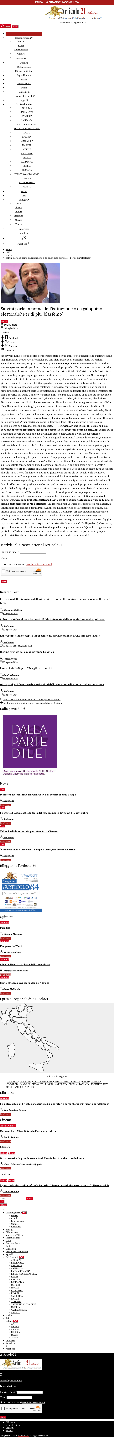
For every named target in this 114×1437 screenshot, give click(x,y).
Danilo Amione (10, 1137)
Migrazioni (24, 92)
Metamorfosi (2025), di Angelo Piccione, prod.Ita (28, 1131)
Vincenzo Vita (10, 658)
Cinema (18, 207)
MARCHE (26, 145)
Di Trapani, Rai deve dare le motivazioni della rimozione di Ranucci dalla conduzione (52, 684)
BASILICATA (26, 112)
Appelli (24, 100)
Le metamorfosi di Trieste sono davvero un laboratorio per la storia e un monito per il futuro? (54, 1104)
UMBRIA (26, 178)
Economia (21, 58)
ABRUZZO (27, 107)
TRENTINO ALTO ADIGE (26, 174)
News (2, 789)
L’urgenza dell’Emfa (11, 946)
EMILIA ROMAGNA (26, 124)
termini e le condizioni (39, 564)
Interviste (24, 229)
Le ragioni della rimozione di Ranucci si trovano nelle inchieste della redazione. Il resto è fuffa (55, 601)
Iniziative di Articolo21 (24, 96)
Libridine (18, 215)
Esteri (21, 45)
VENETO (26, 186)
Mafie (24, 79)
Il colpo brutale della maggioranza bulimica (27, 652)
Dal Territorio (22, 104)
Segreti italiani (24, 75)
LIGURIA (26, 137)
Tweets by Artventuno (11, 1380)
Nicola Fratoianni (12, 952)
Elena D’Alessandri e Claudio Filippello (22, 1164)
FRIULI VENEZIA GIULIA (27, 128)
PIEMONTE (27, 153)
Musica (18, 220)
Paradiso (5, 928)
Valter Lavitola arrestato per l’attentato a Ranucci (29, 831)
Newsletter (24, 233)
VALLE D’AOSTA (27, 182)
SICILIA (27, 166)
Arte (18, 203)
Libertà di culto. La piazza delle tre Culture (25, 964)
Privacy (9, 1430)
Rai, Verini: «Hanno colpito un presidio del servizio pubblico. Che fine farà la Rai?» (50, 635)
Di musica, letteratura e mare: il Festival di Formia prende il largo (38, 794)
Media (24, 191)
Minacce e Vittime (24, 71)
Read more (5, 805)
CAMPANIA (27, 120)
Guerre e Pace (24, 83)
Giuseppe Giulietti (12, 610)
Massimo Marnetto (12, 934)
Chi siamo (10, 1422)
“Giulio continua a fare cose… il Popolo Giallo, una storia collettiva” (38, 849)
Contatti (9, 1427)
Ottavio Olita (10, 325)
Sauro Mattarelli (11, 989)
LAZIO (26, 132)
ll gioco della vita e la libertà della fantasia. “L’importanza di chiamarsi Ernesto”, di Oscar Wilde (54, 1185)
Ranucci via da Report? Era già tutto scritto (26, 668)
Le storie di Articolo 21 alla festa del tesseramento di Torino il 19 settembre (44, 813)
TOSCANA (27, 170)
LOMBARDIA (26, 141)
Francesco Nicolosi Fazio (15, 970)
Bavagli (24, 62)
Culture (21, 53)
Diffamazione (24, 67)
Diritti (24, 87)
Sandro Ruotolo (11, 675)
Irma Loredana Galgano (15, 1110)
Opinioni (4, 922)
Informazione (21, 49)
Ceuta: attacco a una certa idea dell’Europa (24, 983)
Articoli (4, 321)
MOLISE (27, 149)
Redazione (8, 626)
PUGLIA (27, 157)
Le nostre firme (13, 1425)
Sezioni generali (23, 38)
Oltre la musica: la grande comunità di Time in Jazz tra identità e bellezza (42, 1158)
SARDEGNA (27, 161)
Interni (20, 41)
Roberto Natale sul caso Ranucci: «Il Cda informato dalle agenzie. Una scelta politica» (52, 619)
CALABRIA (26, 116)
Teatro (18, 224)
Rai (24, 195)
